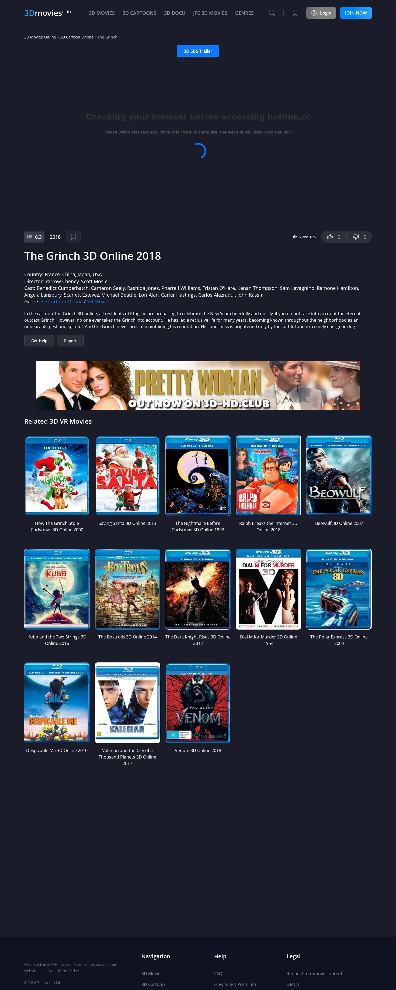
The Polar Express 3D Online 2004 (339, 640)
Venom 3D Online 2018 (198, 750)
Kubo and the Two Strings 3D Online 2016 (56, 640)
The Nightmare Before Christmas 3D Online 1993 (198, 526)
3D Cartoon (153, 984)
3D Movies (151, 974)
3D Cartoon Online (76, 37)
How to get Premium (235, 984)
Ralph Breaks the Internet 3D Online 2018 (268, 526)
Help (220, 956)
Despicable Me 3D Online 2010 (57, 750)
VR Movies (99, 301)
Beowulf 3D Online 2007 (339, 523)
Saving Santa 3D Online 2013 (127, 523)
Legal (294, 956)
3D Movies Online (40, 37)
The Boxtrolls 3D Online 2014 (127, 637)
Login (325, 13)
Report (70, 340)
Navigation (155, 956)
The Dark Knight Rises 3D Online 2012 (198, 640)
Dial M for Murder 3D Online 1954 (268, 640)
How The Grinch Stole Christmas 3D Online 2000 (57, 526)
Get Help (39, 340)
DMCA (293, 984)
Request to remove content (314, 974)
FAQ (218, 974)
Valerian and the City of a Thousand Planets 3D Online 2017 (127, 756)
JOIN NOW (356, 13)
